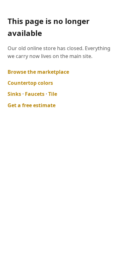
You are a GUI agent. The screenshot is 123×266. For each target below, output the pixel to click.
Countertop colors (30, 82)
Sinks (14, 93)
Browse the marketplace (38, 71)
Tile (52, 93)
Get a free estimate (32, 105)
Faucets (34, 93)
